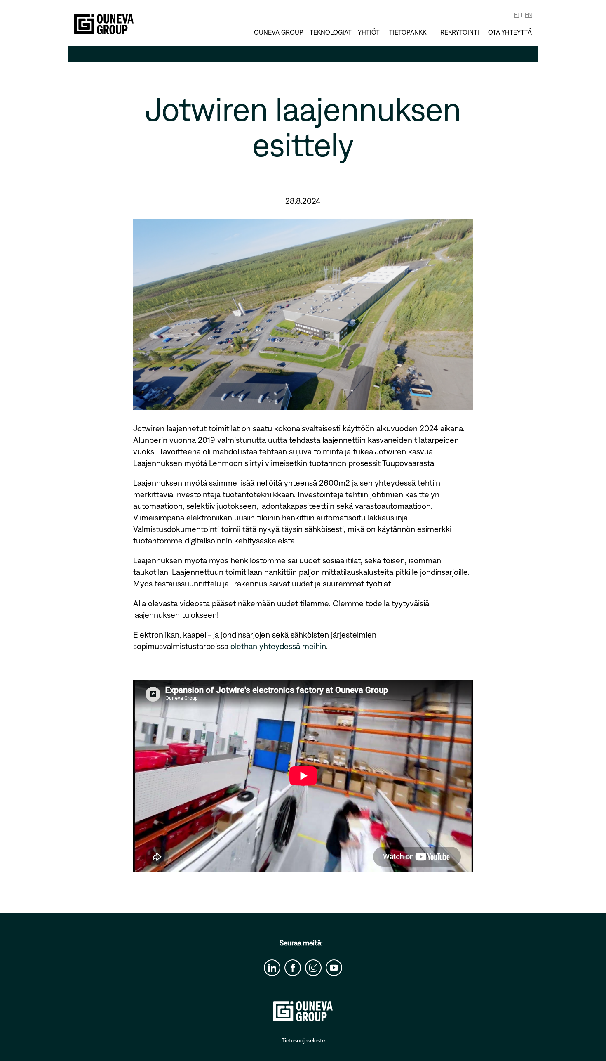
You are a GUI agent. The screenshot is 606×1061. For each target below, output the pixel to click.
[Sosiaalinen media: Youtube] (334, 967)
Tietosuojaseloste (303, 1040)
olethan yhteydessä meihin (278, 646)
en (528, 15)
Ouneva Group (278, 32)
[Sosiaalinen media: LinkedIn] (272, 967)
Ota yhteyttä (510, 32)
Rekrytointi (459, 31)
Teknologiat (331, 32)
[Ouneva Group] (104, 24)
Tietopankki (408, 31)
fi (516, 15)
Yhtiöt (369, 32)
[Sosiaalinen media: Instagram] (313, 967)
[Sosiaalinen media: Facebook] (292, 967)
